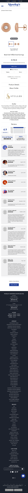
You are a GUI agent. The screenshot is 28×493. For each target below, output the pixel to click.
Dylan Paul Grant (11, 245)
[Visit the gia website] (14, 478)
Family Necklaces (18, 115)
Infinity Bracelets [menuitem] (14, 370)
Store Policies (14, 457)
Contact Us (14, 462)
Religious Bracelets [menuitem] (14, 396)
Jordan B (10, 146)
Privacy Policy (19, 485)
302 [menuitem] (14, 406)
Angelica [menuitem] (14, 408)
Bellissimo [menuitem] (14, 409)
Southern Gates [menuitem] (14, 442)
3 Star (12, 130)
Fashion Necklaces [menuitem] (14, 366)
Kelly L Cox (10, 259)
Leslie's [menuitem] (14, 424)
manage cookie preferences (12, 486)
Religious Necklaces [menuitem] (14, 394)
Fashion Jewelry (15, 113)
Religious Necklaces (21, 118)
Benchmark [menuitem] (14, 411)
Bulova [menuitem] (14, 412)
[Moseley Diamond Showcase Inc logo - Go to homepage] (14, 4)
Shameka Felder (11, 171)
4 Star (12, 128)
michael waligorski (12, 210)
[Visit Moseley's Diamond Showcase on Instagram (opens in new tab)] (15, 472)
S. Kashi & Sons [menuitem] (14, 438)
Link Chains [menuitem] (14, 365)
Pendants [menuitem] (14, 349)
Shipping (7, 72)
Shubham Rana (11, 200)
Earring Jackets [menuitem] (14, 357)
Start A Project (14, 458)
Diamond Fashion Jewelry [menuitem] (14, 326)
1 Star (12, 132)
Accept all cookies (18, 489)
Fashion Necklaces (10, 115)
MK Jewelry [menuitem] (14, 427)
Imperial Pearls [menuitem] (14, 421)
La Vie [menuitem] (14, 422)
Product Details (14, 85)
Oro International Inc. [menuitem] (14, 429)
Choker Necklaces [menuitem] (14, 401)
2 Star (12, 131)
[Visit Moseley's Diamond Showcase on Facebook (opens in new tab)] (10, 472)
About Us (14, 450)
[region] (14, 27)
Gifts (19, 113)
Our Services (14, 452)
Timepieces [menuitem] (14, 336)
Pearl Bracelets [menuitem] (14, 376)
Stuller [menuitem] (14, 445)
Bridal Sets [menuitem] (14, 362)
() (24, 127)
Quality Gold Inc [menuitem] (14, 432)
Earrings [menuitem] (14, 342)
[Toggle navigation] (2, 7)
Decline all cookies (9, 489)
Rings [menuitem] (14, 345)
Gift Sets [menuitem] (14, 386)
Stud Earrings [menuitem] (14, 360)
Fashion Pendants (13, 118)
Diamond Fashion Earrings (7, 10)
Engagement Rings (7, 113)
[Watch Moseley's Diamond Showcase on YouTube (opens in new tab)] (12, 472)
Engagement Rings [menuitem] (14, 323)
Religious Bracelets (14, 119)
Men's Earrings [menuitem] (14, 383)
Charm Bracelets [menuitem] (14, 352)
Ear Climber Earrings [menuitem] (14, 399)
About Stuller (14, 88)
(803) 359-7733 (14, 50)
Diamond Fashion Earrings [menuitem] (14, 389)
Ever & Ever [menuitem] (14, 416)
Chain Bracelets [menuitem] (14, 363)
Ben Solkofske (11, 190)
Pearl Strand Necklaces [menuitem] (14, 375)
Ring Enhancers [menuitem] (14, 350)
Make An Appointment (14, 460)
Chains (21, 114)
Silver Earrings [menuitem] (14, 384)
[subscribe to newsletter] (22, 469)
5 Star (12, 127)
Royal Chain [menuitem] (14, 435)
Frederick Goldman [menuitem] (14, 417)
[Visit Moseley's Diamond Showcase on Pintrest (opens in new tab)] (17, 472)
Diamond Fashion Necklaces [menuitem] (14, 391)
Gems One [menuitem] (14, 419)
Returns (20, 72)
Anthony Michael (11, 180)
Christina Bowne (11, 227)
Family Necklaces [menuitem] (14, 373)
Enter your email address (14, 466)
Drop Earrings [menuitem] (14, 397)
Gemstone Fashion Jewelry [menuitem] (14, 327)
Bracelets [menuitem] (14, 340)
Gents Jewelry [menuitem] (14, 334)
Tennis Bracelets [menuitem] (14, 378)
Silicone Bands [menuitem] (14, 344)
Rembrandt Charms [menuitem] (14, 434)
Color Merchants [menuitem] (14, 414)
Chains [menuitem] (14, 355)
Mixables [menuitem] (14, 425)
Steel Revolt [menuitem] (14, 443)
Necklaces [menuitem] (14, 347)
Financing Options (14, 453)
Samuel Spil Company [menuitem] (14, 440)
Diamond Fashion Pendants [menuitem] (14, 388)
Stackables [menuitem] (14, 329)
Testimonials (14, 455)
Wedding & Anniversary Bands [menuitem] (14, 324)
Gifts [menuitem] (14, 337)
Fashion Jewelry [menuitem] (14, 332)
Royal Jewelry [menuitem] (14, 437)
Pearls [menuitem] (14, 331)
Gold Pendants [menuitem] (14, 353)
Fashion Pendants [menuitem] (14, 392)
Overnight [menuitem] (14, 430)
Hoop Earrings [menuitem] (14, 381)
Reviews (14, 124)
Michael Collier (11, 160)
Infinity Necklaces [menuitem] (14, 371)
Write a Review (14, 284)
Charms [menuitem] (14, 339)
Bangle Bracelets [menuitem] (14, 358)
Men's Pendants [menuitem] (14, 379)
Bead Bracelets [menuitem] (14, 368)
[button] (8, 1)
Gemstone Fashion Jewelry (14, 114)
